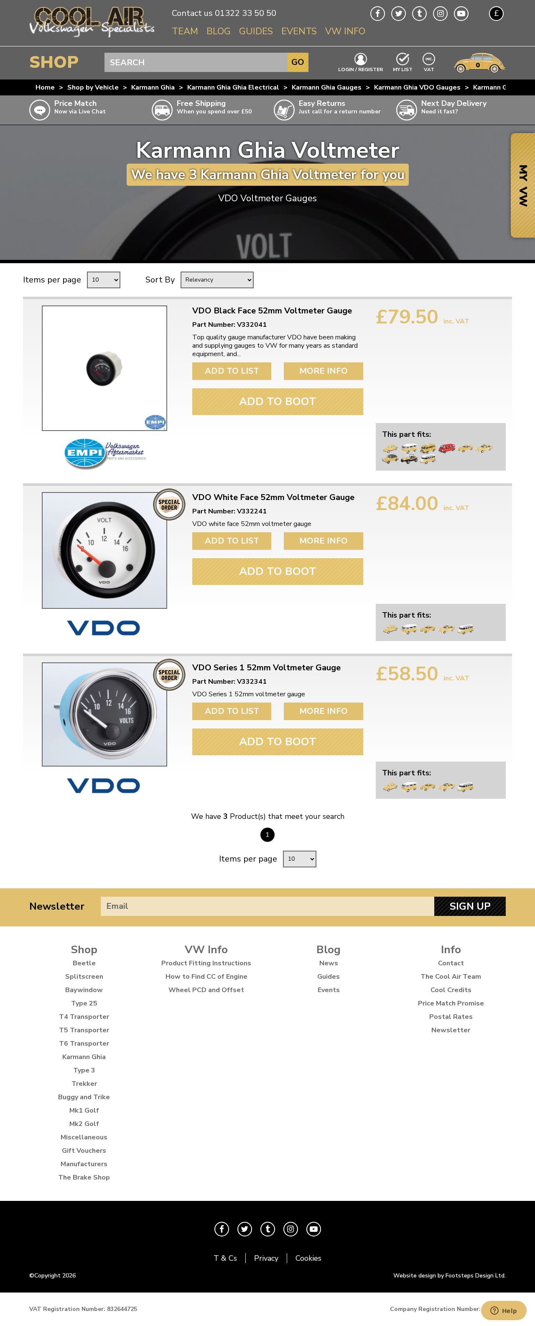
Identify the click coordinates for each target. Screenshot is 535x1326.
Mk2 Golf (84, 1124)
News (328, 963)
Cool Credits (451, 990)
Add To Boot (277, 401)
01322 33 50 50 (245, 13)
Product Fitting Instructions (206, 963)
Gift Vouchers (84, 1150)
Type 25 (84, 1003)
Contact (451, 963)
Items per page (52, 279)
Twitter (398, 13)
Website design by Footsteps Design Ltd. (449, 1276)
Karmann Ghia (153, 87)
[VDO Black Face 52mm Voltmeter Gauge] (104, 368)
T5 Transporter (84, 1030)
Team (185, 31)
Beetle (84, 963)
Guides (256, 31)
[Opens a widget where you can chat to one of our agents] (504, 1311)
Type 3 (84, 1070)
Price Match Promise (451, 1003)
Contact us (192, 13)
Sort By (160, 279)
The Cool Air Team (450, 976)
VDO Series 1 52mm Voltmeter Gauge (266, 667)
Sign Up (470, 906)
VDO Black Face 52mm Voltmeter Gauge (272, 310)
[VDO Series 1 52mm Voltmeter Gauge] (104, 714)
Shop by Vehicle (93, 87)
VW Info (345, 31)
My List (403, 69)
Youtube (461, 13)
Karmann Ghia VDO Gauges (417, 87)
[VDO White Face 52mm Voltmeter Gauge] (104, 550)
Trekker (84, 1083)
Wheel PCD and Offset (206, 990)
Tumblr (419, 13)
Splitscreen (84, 976)
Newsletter (56, 906)
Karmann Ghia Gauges (327, 87)
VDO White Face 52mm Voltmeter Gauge (273, 497)
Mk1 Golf (84, 1110)
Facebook (377, 13)
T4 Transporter (84, 1016)
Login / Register (360, 69)
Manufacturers (84, 1164)
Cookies (308, 1258)
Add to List (232, 371)
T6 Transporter (84, 1043)
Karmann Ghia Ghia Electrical (233, 87)
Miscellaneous (84, 1137)
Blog (218, 31)
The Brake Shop (84, 1177)
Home (45, 87)
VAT (429, 69)
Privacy (266, 1258)
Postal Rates (451, 1016)
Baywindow (84, 990)
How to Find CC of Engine (206, 976)
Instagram (440, 13)
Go (297, 62)
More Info (323, 371)
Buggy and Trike (84, 1097)
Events (299, 31)
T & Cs (225, 1258)
